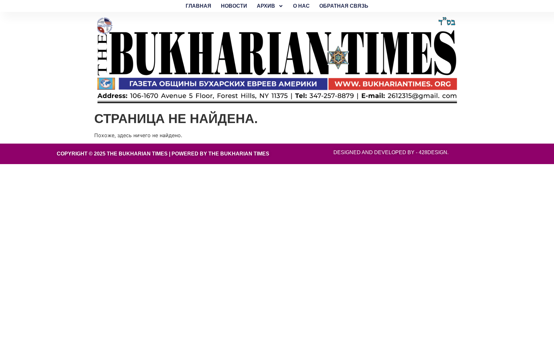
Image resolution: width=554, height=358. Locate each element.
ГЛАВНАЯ (198, 6)
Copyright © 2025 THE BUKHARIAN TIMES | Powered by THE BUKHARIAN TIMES (163, 153)
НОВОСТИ (234, 6)
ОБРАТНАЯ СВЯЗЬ (343, 6)
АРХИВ (266, 6)
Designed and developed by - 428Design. (391, 152)
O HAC (301, 6)
